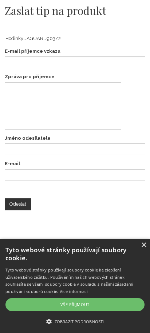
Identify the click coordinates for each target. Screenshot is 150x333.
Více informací (74, 291)
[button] (75, 321)
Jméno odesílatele (28, 138)
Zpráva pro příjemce (30, 76)
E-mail (12, 163)
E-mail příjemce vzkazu (32, 51)
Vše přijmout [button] (75, 304)
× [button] (143, 245)
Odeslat (17, 204)
